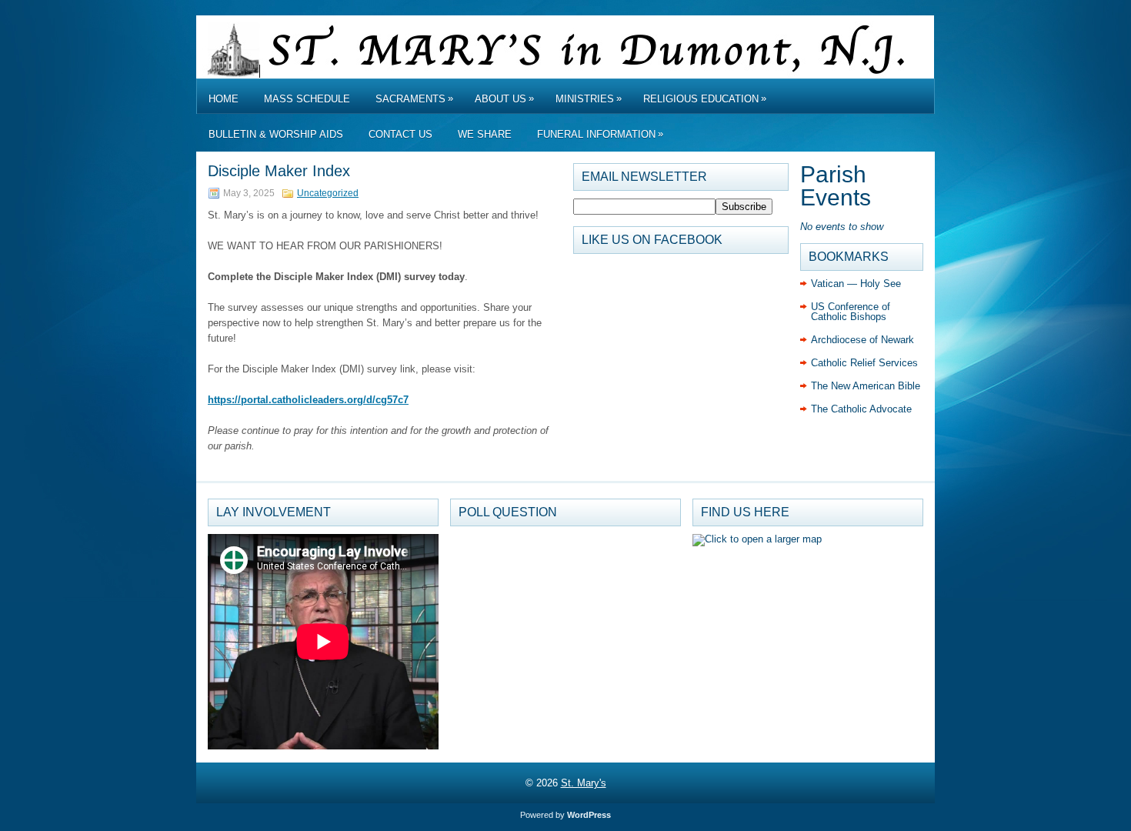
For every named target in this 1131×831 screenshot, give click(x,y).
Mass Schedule (307, 99)
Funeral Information (600, 134)
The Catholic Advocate (861, 409)
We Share (485, 134)
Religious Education (704, 98)
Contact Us (400, 134)
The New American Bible (865, 386)
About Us (504, 98)
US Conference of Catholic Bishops (850, 311)
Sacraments (414, 98)
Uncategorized (328, 193)
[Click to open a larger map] (757, 539)
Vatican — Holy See (856, 283)
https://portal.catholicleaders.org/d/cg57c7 (308, 399)
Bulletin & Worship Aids (276, 134)
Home (224, 99)
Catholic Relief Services (864, 363)
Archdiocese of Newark (862, 339)
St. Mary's (583, 783)
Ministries (588, 98)
